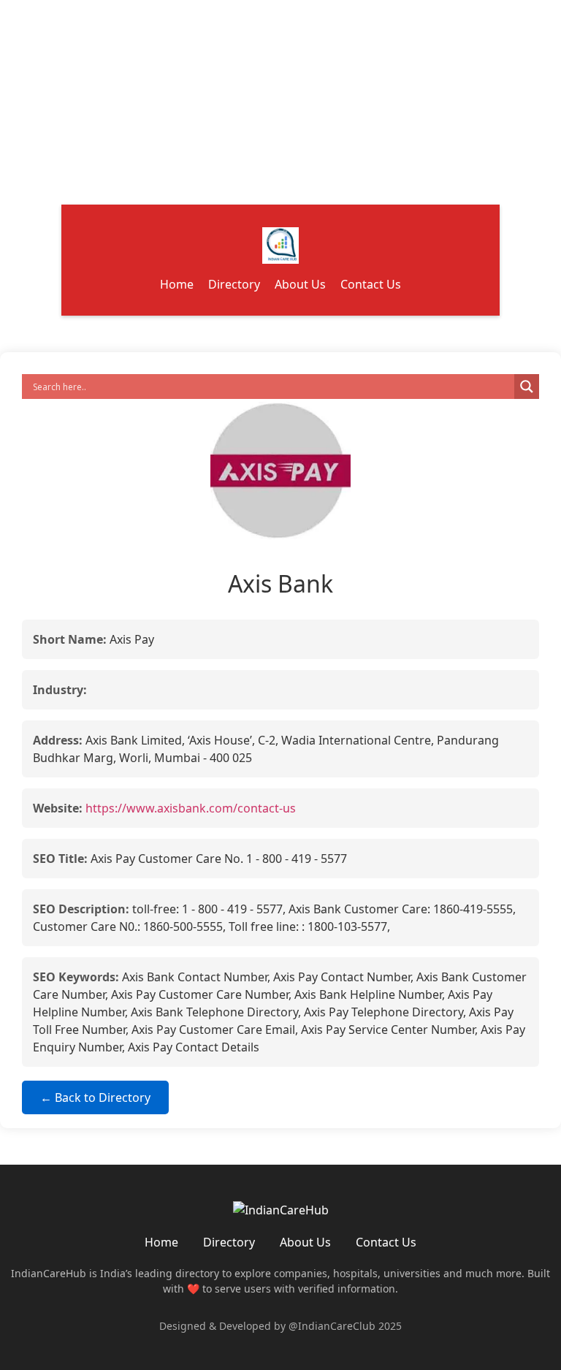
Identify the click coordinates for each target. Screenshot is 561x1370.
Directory (234, 284)
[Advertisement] (280, 102)
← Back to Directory (95, 1097)
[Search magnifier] (526, 386)
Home (177, 284)
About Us (300, 284)
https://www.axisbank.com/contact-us (190, 808)
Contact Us (370, 284)
